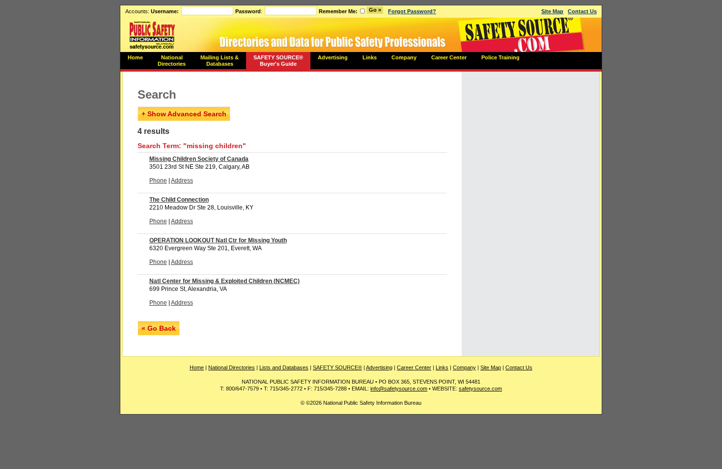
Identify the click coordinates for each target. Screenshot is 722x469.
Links (369, 57)
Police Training (500, 57)
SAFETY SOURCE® (337, 367)
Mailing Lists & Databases (219, 60)
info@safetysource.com (398, 388)
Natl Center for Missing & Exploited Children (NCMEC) (224, 281)
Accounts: (152, 11)
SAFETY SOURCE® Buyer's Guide (278, 60)
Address (182, 180)
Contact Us (582, 11)
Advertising (333, 57)
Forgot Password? (412, 11)
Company (404, 57)
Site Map (552, 11)
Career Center (449, 57)
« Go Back (158, 328)
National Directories (172, 60)
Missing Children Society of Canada (199, 159)
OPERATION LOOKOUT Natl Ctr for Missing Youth (218, 240)
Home (135, 57)
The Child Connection (179, 199)
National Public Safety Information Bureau (152, 35)
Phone (158, 180)
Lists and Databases (283, 367)
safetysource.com (480, 388)
